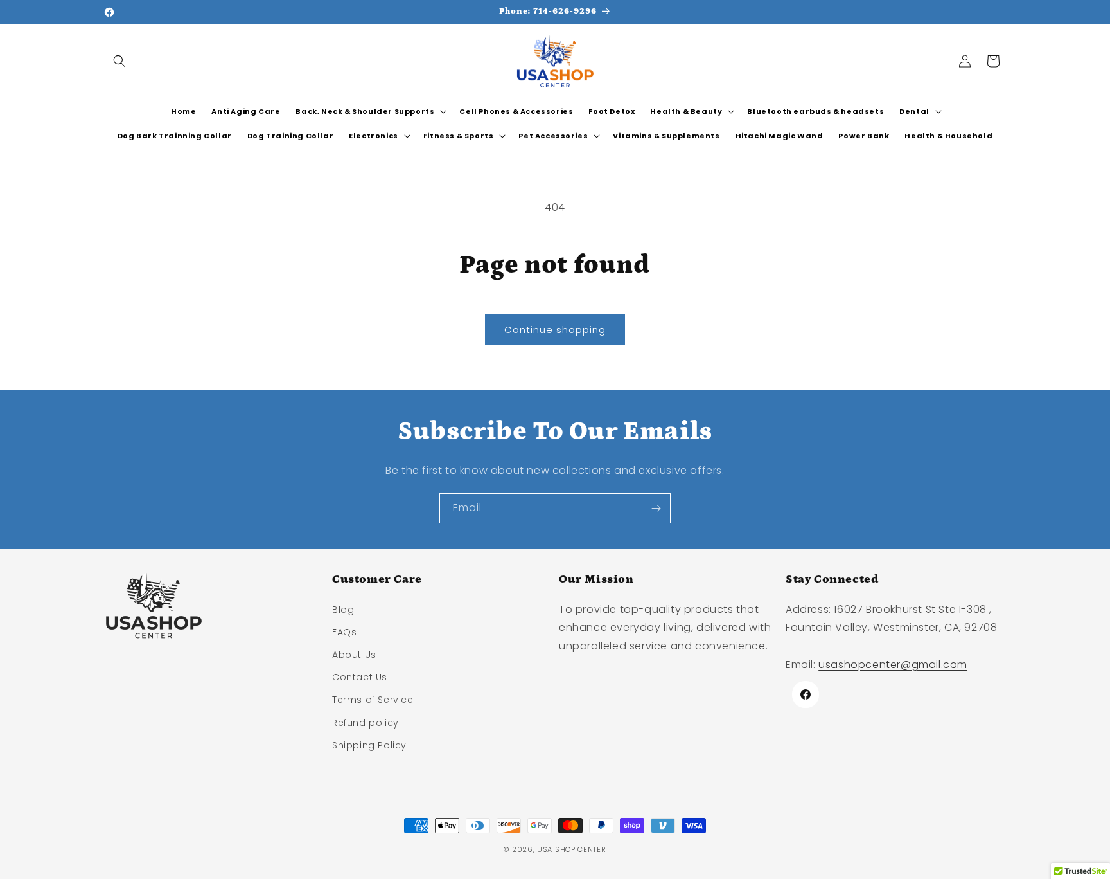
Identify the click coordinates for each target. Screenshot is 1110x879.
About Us (354, 654)
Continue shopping (555, 329)
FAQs (344, 632)
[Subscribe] (656, 508)
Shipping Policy (369, 745)
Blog (343, 609)
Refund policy (365, 722)
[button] (119, 61)
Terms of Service (373, 699)
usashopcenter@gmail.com (892, 664)
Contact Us (359, 677)
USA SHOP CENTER (571, 849)
